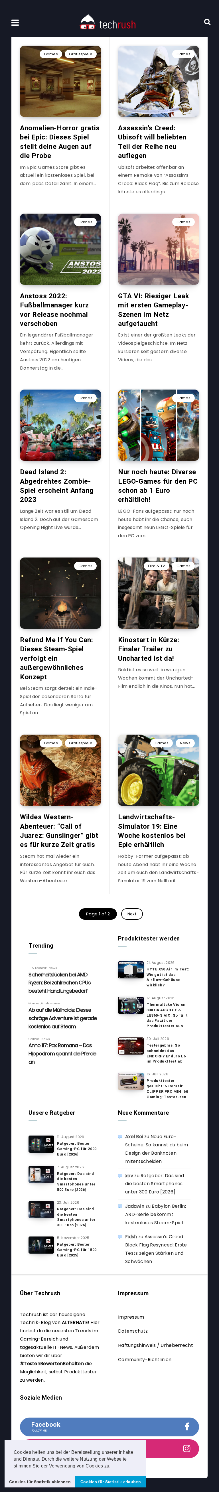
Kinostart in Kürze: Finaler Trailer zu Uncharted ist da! (148, 649)
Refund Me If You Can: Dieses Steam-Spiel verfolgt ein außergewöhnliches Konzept (56, 658)
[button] (112, 1466)
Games (51, 54)
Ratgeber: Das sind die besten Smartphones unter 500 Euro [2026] (76, 1181)
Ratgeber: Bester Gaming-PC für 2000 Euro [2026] (77, 1148)
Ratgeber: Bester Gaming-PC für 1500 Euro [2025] (77, 1249)
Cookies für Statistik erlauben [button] (110, 1481)
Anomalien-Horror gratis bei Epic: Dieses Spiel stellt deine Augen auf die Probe (60, 142)
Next (132, 914)
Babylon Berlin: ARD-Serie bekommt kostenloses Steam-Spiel (155, 1214)
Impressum (131, 1317)
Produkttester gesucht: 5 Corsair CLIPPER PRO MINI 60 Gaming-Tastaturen (167, 1089)
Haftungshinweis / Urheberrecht (155, 1345)
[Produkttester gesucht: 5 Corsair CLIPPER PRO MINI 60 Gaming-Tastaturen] (131, 1081)
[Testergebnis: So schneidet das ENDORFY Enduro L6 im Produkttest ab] (131, 1046)
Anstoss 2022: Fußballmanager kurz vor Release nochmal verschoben (54, 310)
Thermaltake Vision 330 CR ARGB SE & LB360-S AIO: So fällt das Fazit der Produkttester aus (167, 1015)
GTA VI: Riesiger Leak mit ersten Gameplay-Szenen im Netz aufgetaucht (153, 310)
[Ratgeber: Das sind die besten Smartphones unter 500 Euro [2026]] (41, 1174)
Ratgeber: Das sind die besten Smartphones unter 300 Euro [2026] (76, 1217)
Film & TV (156, 566)
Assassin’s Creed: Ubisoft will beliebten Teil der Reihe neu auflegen (152, 142)
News (185, 743)
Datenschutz (133, 1331)
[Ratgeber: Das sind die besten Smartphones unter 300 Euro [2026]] (41, 1209)
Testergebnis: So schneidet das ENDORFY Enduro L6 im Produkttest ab (166, 1053)
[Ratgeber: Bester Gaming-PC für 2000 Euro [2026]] (41, 1144)
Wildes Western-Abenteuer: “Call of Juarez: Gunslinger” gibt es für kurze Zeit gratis (59, 831)
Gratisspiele (80, 54)
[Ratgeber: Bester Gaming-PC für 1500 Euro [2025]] (41, 1245)
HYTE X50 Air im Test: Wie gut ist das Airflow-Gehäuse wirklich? (168, 977)
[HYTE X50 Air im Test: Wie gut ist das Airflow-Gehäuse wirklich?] (131, 969)
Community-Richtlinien (144, 1359)
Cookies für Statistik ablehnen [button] (40, 1481)
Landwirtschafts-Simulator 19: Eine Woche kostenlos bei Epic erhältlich (152, 831)
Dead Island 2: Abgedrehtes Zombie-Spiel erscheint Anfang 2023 (57, 486)
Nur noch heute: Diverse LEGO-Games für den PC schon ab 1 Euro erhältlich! (158, 486)
